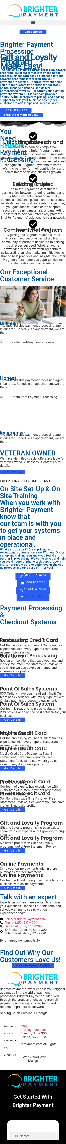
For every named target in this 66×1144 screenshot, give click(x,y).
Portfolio (8, 1040)
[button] (33, 22)
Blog (6, 1047)
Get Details (12, 675)
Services (8, 1026)
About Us (9, 1033)
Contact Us (10, 1054)
